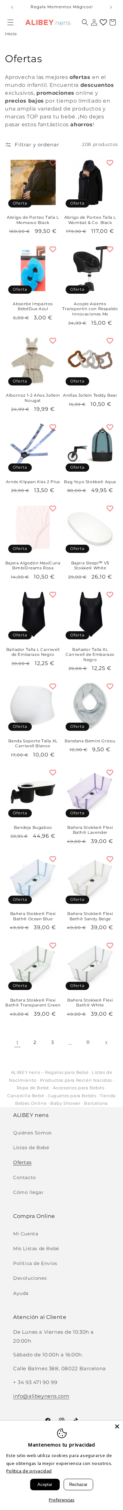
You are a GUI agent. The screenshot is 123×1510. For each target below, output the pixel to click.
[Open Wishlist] (103, 22)
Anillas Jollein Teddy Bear (90, 395)
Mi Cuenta (25, 1234)
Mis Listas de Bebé (36, 1248)
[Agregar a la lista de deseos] (52, 162)
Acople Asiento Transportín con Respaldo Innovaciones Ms (90, 308)
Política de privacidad (29, 1471)
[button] (10, 22)
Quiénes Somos (32, 1133)
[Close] (117, 1426)
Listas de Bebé (31, 1148)
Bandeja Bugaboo (33, 827)
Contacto (24, 1177)
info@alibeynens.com (41, 1396)
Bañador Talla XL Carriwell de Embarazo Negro (90, 654)
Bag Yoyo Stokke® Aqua (90, 481)
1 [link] (17, 1043)
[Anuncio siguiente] (111, 7)
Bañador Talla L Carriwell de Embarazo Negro (33, 652)
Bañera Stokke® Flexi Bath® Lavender (90, 830)
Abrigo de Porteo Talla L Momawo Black (33, 220)
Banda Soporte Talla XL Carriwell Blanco (33, 743)
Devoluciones (30, 1278)
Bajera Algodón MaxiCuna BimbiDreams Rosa (33, 565)
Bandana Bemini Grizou (90, 740)
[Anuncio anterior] (12, 7)
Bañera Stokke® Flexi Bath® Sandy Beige (90, 916)
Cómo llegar (28, 1192)
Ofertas (22, 1162)
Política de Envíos (35, 1263)
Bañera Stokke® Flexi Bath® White (90, 1003)
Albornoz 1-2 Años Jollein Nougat (33, 398)
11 (88, 1042)
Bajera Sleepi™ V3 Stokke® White (90, 565)
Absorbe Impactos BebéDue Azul (33, 306)
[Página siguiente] (106, 1042)
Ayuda (21, 1293)
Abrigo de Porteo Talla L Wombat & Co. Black (90, 220)
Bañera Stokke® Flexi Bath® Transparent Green (32, 1003)
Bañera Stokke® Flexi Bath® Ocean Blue (33, 916)
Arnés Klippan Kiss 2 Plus (33, 481)
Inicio (11, 33)
